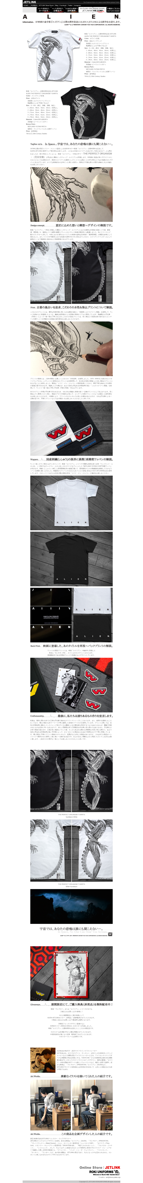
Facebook (63, 5)
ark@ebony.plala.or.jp (113, 1177)
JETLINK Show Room (46, 5)
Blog (56, 5)
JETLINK (33, 1141)
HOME (25, 5)
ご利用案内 (33, 5)
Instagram (77, 5)
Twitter (70, 5)
